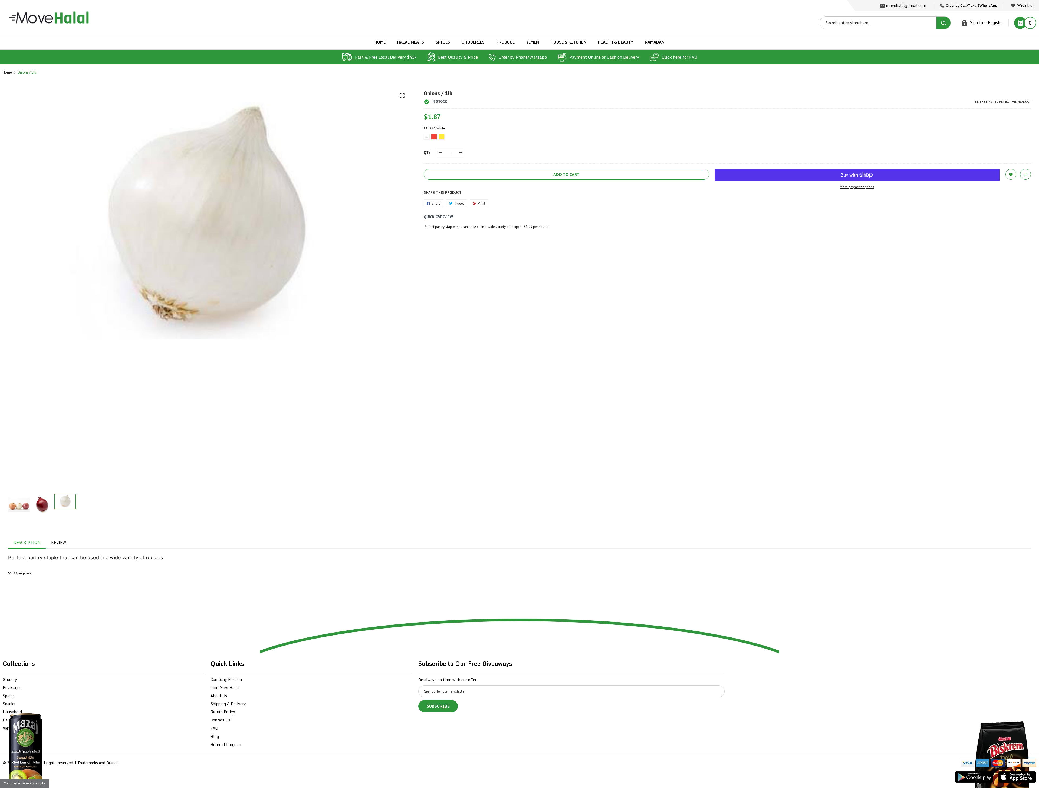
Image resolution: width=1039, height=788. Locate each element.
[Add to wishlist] (1010, 174)
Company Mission (226, 679)
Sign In (976, 22)
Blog (215, 736)
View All (10, 728)
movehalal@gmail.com (906, 5)
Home (7, 72)
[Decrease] (440, 153)
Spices (9, 696)
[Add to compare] (1025, 174)
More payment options (857, 187)
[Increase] (460, 153)
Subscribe (438, 706)
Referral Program (226, 745)
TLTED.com (28, 763)
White (426, 136)
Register (995, 22)
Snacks (9, 704)
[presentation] (19, 289)
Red (434, 136)
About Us (219, 696)
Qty (427, 152)
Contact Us (220, 720)
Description (27, 542)
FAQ (214, 728)
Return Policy (223, 712)
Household (12, 712)
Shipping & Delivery (228, 704)
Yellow (441, 136)
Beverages (12, 687)
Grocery (10, 679)
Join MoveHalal (225, 687)
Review (58, 542)
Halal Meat (12, 720)
